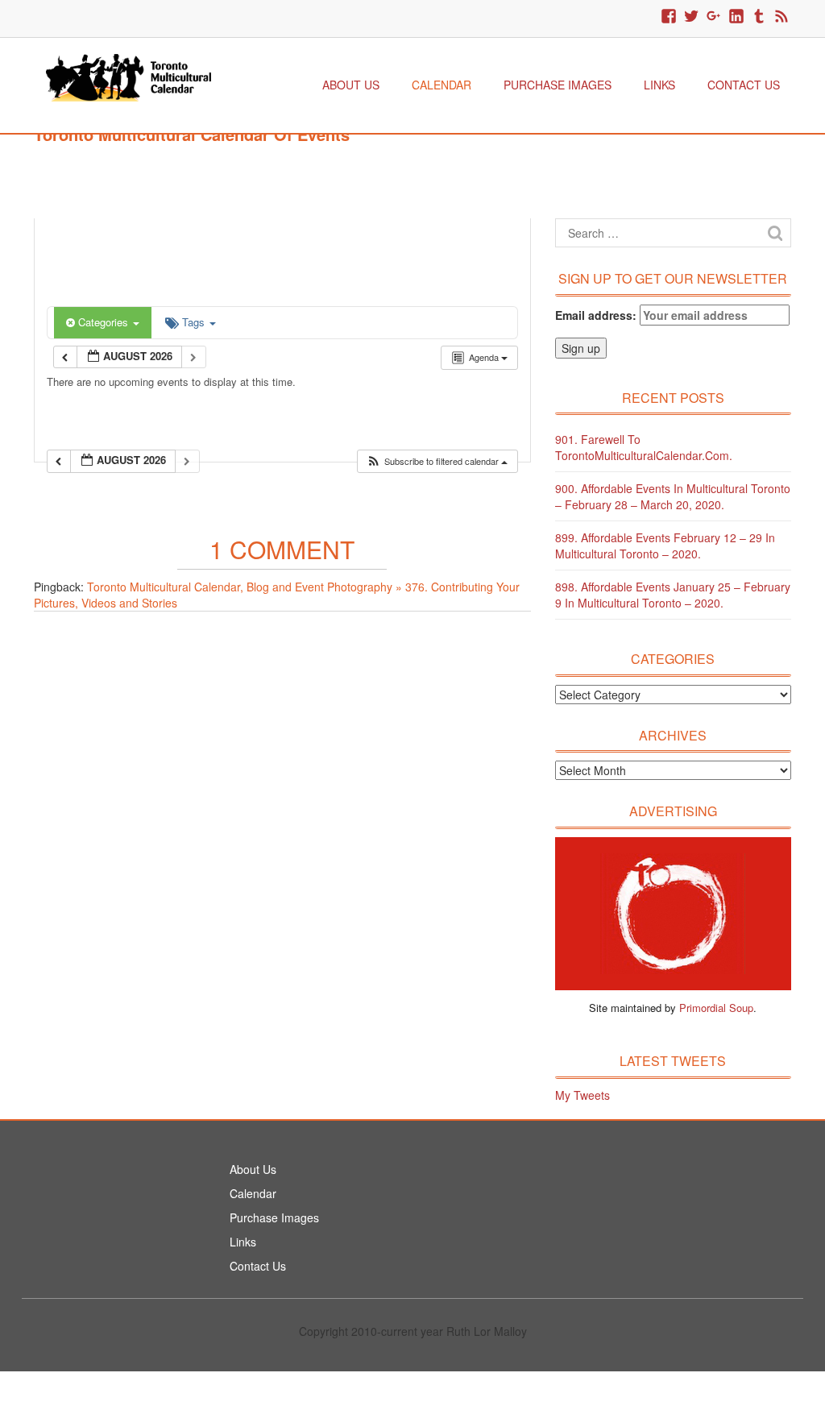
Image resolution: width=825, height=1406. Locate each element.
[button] (437, 461)
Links (659, 85)
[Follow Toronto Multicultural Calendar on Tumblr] (759, 17)
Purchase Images (557, 85)
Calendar (441, 85)
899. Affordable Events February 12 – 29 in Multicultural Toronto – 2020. (665, 545)
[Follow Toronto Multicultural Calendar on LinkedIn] (736, 17)
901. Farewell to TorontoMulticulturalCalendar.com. (643, 447)
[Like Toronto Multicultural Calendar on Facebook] (669, 17)
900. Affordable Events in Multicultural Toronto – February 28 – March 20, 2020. (672, 496)
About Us (350, 85)
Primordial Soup (716, 1007)
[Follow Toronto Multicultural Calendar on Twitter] (691, 17)
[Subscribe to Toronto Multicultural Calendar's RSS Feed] (781, 17)
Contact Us (743, 85)
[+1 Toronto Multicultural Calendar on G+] (714, 17)
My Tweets (582, 1095)
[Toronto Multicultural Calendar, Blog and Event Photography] (128, 76)
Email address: (597, 315)
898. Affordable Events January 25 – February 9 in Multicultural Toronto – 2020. (672, 595)
